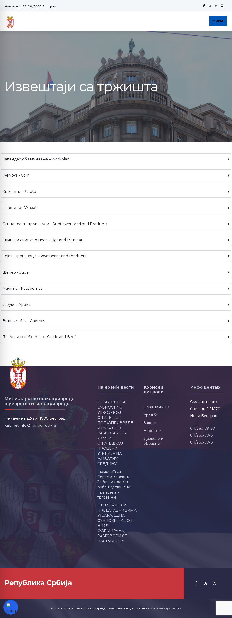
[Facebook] (203, 6)
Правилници (156, 407)
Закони (151, 422)
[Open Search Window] (221, 6)
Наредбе (152, 430)
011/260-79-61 (202, 435)
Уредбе (151, 415)
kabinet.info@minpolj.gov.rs (30, 425)
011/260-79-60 (202, 428)
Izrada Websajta (160, 608)
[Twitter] (209, 6)
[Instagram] (215, 6)
